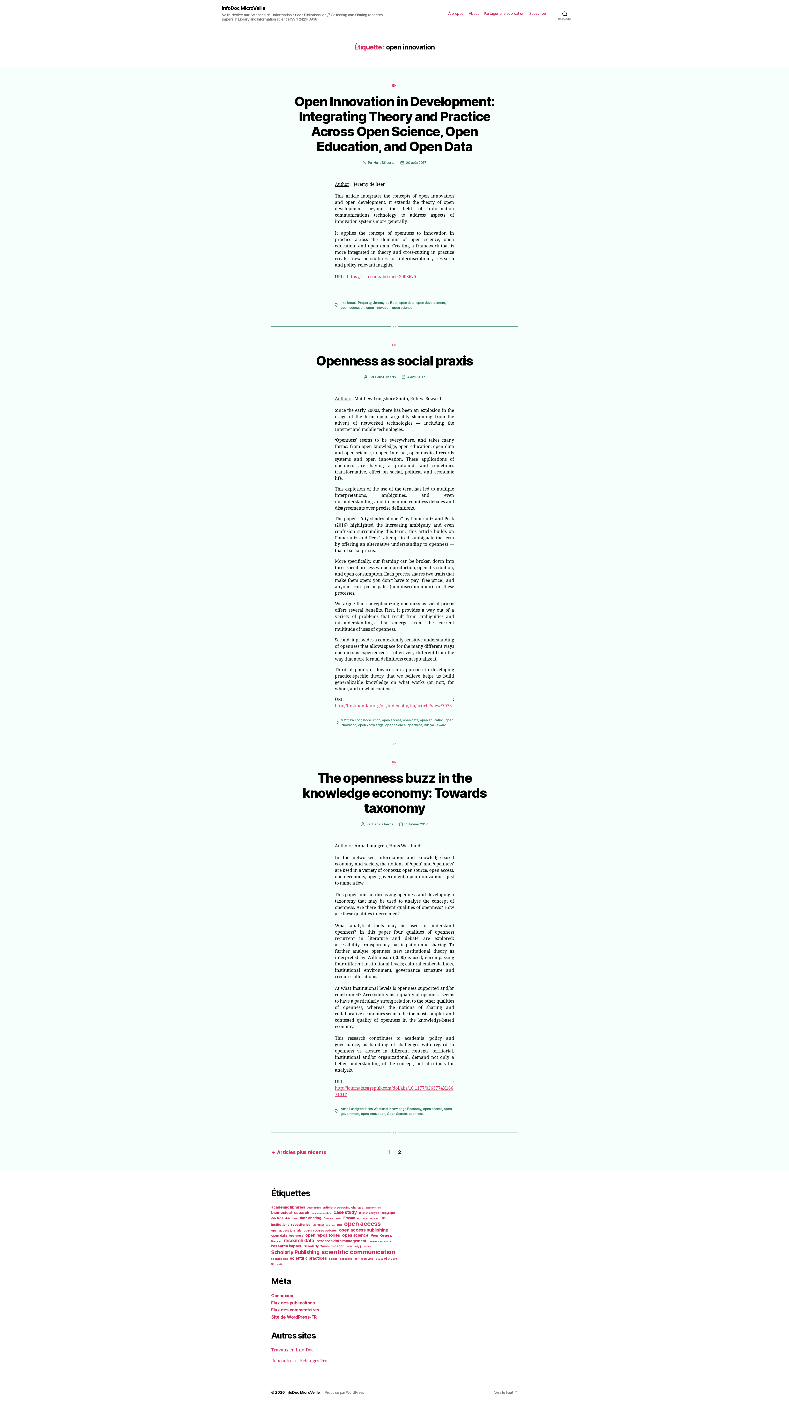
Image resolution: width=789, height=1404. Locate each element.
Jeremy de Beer (385, 303)
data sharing (310, 1218)
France (349, 1218)
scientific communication (359, 1252)
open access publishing (364, 1230)
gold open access (367, 1218)
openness (414, 725)
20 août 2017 (416, 163)
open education (352, 308)
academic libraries (288, 1207)
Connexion (282, 1295)
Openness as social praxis (394, 361)
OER (339, 1225)
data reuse (291, 1218)
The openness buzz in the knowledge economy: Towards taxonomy (394, 793)
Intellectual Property (356, 303)
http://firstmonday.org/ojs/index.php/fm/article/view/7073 (393, 706)
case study (345, 1212)
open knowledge (371, 725)
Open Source (397, 1114)
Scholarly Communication (324, 1246)
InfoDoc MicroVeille (243, 8)
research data (299, 1240)
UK (272, 1264)
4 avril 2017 (416, 377)
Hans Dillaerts (384, 163)
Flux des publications (293, 1302)
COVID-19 (277, 1218)
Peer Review (381, 1235)
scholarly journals (359, 1246)
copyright (388, 1212)
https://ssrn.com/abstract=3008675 (381, 277)
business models (321, 1213)
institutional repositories (290, 1224)
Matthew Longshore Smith (360, 720)
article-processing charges (343, 1207)
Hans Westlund (376, 1109)
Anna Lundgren (352, 1109)
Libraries (318, 1224)
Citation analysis (369, 1213)
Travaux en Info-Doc (292, 1350)
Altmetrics (314, 1207)
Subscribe (537, 13)
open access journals (286, 1230)
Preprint (276, 1241)
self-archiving (364, 1258)
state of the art (386, 1258)
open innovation (378, 308)
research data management (341, 1241)
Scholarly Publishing (295, 1252)
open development (430, 303)
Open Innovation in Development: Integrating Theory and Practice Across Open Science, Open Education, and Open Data (394, 123)
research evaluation (379, 1241)
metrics (330, 1225)
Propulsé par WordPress (344, 1392)
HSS (383, 1218)
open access (391, 720)
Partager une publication (504, 13)
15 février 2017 (416, 824)
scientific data (279, 1258)
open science (402, 308)
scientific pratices (340, 1258)
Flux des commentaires (295, 1309)
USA (279, 1264)
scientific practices (308, 1258)
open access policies (320, 1230)
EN (394, 85)
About (474, 13)
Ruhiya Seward (435, 725)
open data (407, 303)
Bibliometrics (373, 1207)
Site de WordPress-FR (294, 1317)
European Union (332, 1218)
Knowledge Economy (405, 1109)
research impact (286, 1246)
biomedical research (290, 1212)
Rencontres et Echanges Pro (299, 1361)
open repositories (322, 1235)
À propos (456, 13)
